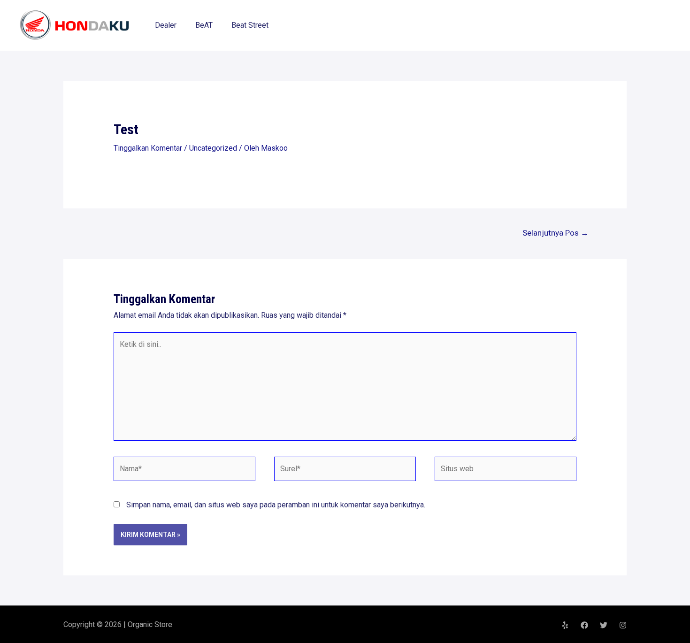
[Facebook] (584, 625)
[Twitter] (603, 625)
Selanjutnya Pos (555, 232)
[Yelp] (565, 625)
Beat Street (249, 25)
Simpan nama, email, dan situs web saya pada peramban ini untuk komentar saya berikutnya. (275, 504)
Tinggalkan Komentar (148, 148)
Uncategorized (213, 148)
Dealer (165, 25)
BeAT (204, 25)
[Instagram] (623, 625)
